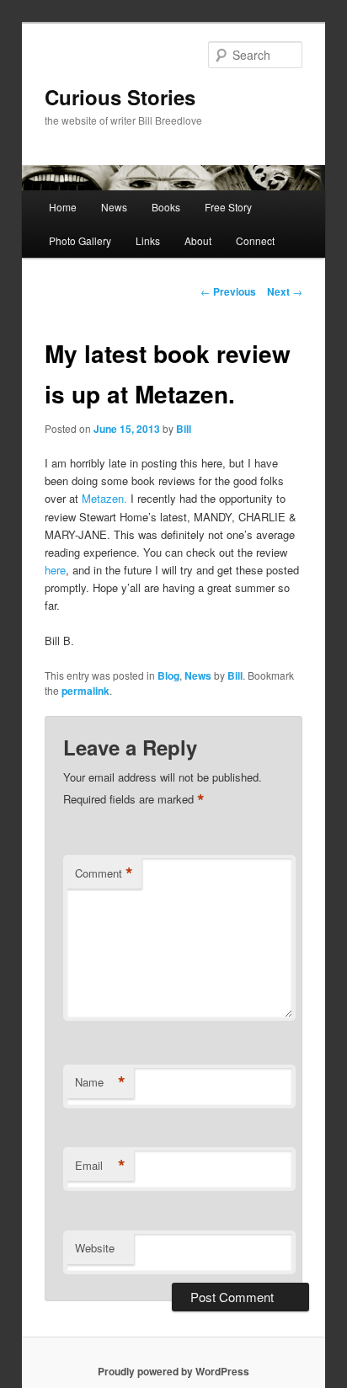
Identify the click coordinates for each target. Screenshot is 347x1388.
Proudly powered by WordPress (173, 1371)
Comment (104, 873)
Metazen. (104, 498)
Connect (255, 240)
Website (95, 1248)
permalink (85, 690)
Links (148, 240)
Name (100, 1082)
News (114, 207)
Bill (183, 428)
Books (166, 207)
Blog (168, 675)
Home (63, 207)
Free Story (228, 207)
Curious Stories (120, 97)
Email (100, 1165)
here (55, 570)
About (197, 240)
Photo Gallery (80, 240)
